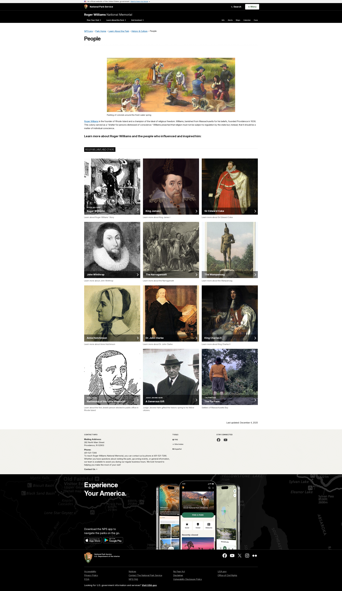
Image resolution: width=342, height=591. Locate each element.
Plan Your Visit (93, 20)
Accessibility (90, 571)
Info (223, 20)
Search (237, 6)
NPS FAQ (133, 579)
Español (178, 449)
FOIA (86, 579)
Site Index (178, 444)
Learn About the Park (115, 20)
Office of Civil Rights (227, 575)
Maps (238, 20)
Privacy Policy (91, 575)
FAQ (176, 439)
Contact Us (90, 469)
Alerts (230, 20)
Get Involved (136, 20)
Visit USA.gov (149, 585)
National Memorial (108, 14)
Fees (256, 20)
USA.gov (222, 571)
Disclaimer (178, 575)
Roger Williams (91, 121)
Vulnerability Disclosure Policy (187, 579)
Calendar (247, 20)
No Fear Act (179, 571)
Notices (132, 571)
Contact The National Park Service (145, 575)
